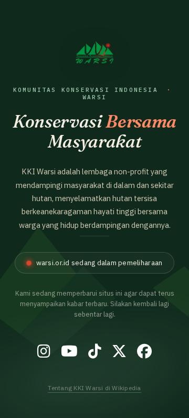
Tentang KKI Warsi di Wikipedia (94, 388)
